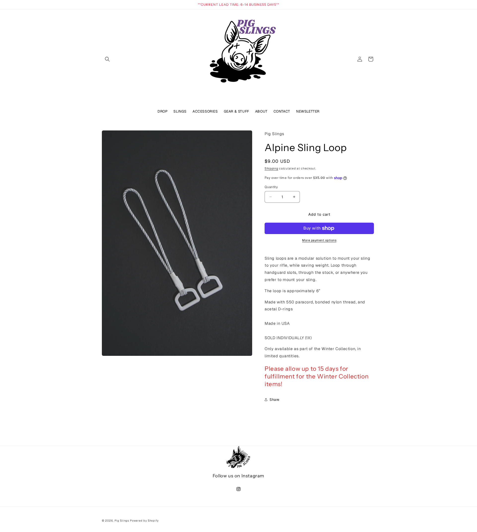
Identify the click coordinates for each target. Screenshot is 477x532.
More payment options (319, 240)
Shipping (271, 168)
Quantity (271, 187)
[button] (107, 59)
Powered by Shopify (144, 520)
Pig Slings (122, 520)
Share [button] (274, 399)
